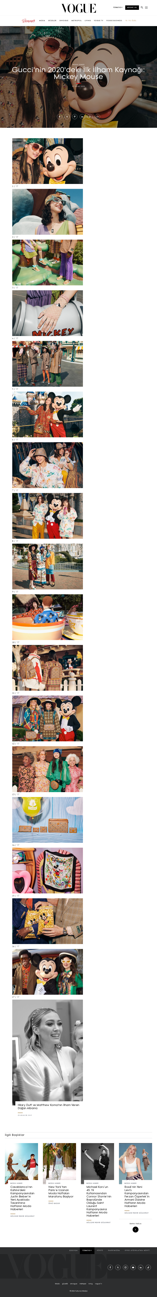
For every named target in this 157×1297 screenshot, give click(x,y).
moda (57, 1284)
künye (100, 1250)
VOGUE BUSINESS (114, 20)
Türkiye (86, 1250)
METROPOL (77, 20)
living (91, 1284)
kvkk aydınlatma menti (137, 1250)
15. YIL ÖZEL (130, 20)
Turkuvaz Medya (81, 1291)
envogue (73, 1284)
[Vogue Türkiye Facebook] (110, 1267)
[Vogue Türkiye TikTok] (148, 1267)
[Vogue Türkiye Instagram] (125, 1267)
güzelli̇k (65, 1284)
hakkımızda (114, 1250)
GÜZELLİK (52, 20)
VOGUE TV (98, 20)
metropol (83, 1284)
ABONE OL (132, 7)
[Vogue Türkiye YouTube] (133, 1267)
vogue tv (98, 1284)
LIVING (88, 20)
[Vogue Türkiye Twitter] (117, 1267)
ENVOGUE (64, 20)
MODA (42, 20)
